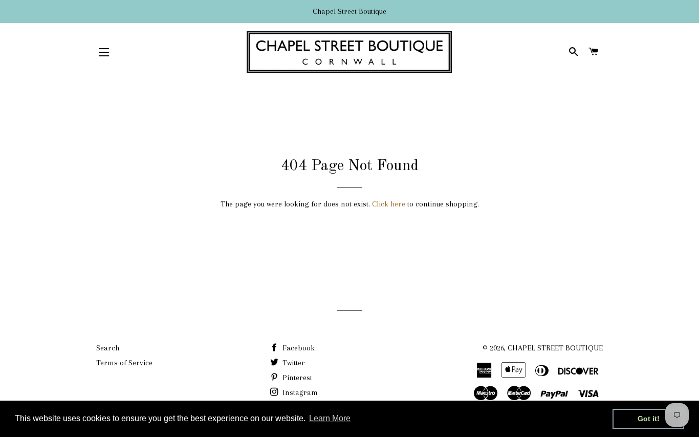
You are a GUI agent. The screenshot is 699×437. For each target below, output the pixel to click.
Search (107, 347)
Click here (388, 204)
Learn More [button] (330, 418)
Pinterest (296, 377)
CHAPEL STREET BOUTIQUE (555, 347)
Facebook (297, 347)
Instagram (299, 392)
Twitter (292, 362)
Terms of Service (124, 362)
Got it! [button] (649, 418)
